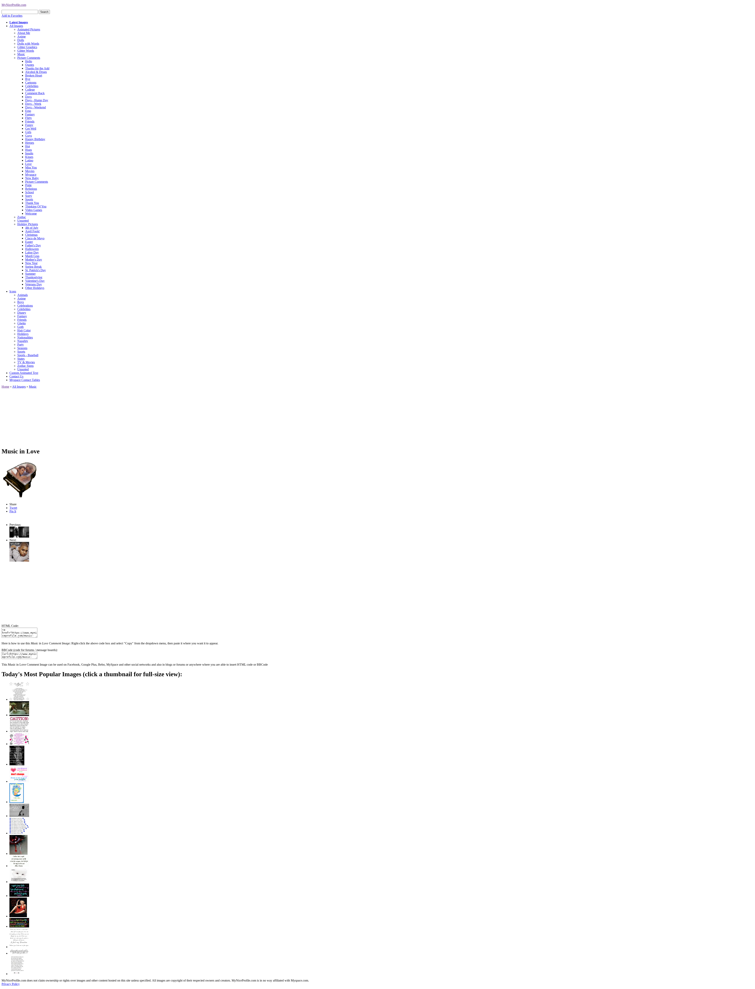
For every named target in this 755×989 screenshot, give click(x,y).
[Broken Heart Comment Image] (18, 853)
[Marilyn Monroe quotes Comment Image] (18, 916)
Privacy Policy (11, 984)
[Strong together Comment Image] (19, 895)
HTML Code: (10, 625)
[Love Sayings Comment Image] (19, 699)
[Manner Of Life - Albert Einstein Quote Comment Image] (19, 865)
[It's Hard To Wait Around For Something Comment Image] (19, 815)
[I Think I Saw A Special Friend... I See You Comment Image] (16, 802)
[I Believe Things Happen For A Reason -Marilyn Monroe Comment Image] (16, 764)
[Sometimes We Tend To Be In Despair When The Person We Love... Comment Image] (19, 743)
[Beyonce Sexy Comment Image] (19, 536)
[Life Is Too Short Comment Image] (17, 973)
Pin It (12, 511)
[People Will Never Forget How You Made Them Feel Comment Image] (19, 926)
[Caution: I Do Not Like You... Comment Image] (19, 731)
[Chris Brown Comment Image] (19, 560)
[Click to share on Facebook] (21, 479)
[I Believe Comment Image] (19, 881)
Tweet (13, 507)
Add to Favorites (12, 15)
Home (5, 386)
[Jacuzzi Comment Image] (19, 715)
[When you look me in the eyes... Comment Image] (19, 946)
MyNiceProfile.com (14, 4)
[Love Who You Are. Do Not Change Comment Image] (19, 781)
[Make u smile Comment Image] (19, 953)
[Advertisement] (120, 416)
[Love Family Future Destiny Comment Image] (19, 833)
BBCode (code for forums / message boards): (30, 650)
